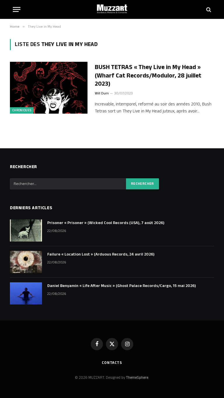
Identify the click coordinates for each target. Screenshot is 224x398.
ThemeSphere (137, 377)
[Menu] (16, 9)
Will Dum (102, 93)
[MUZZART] (112, 9)
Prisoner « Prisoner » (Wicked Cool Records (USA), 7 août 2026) (105, 223)
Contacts (112, 362)
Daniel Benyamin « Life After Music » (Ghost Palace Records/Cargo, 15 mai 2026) (121, 286)
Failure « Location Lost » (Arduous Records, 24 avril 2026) (101, 254)
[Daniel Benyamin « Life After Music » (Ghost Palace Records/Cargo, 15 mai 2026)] (26, 293)
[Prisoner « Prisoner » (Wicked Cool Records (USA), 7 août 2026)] (26, 230)
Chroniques (21, 110)
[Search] (208, 9)
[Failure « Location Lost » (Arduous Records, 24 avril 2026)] (26, 262)
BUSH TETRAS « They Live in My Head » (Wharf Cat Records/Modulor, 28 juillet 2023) (148, 75)
